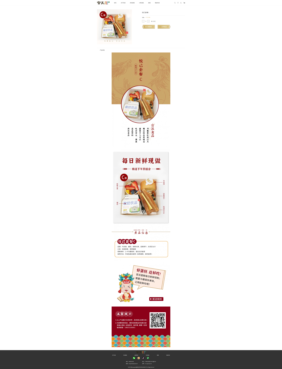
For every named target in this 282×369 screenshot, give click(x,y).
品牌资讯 (136, 355)
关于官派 (123, 2)
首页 (115, 2)
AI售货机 (141, 2)
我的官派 (157, 2)
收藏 (153, 21)
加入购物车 (148, 27)
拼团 (149, 2)
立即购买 (164, 27)
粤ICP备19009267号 (143, 367)
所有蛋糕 (132, 2)
